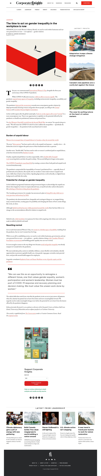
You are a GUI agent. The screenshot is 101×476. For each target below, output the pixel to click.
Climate (19, 9)
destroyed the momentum (23, 105)
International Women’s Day (37, 90)
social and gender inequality (49, 244)
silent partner (17, 144)
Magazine (68, 3)
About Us (50, 3)
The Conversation (30, 313)
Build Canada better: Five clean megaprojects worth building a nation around (31, 432)
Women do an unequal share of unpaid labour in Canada (23, 140)
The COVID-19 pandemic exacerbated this (19, 163)
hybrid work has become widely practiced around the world (30, 208)
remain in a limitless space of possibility (45, 230)
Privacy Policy (33, 465)
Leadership (28, 9)
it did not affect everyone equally (44, 97)
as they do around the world (49, 140)
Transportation (65, 9)
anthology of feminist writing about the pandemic (24, 189)
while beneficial (19, 219)
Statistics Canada (28, 153)
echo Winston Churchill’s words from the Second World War (26, 122)
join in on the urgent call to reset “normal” (50, 114)
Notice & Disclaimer (65, 465)
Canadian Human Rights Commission (26, 110)
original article (13, 316)
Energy (45, 9)
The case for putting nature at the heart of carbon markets (81, 114)
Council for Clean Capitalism (48, 465)
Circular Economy (78, 9)
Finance (37, 9)
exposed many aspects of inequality (23, 99)
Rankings (59, 3)
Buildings (53, 9)
